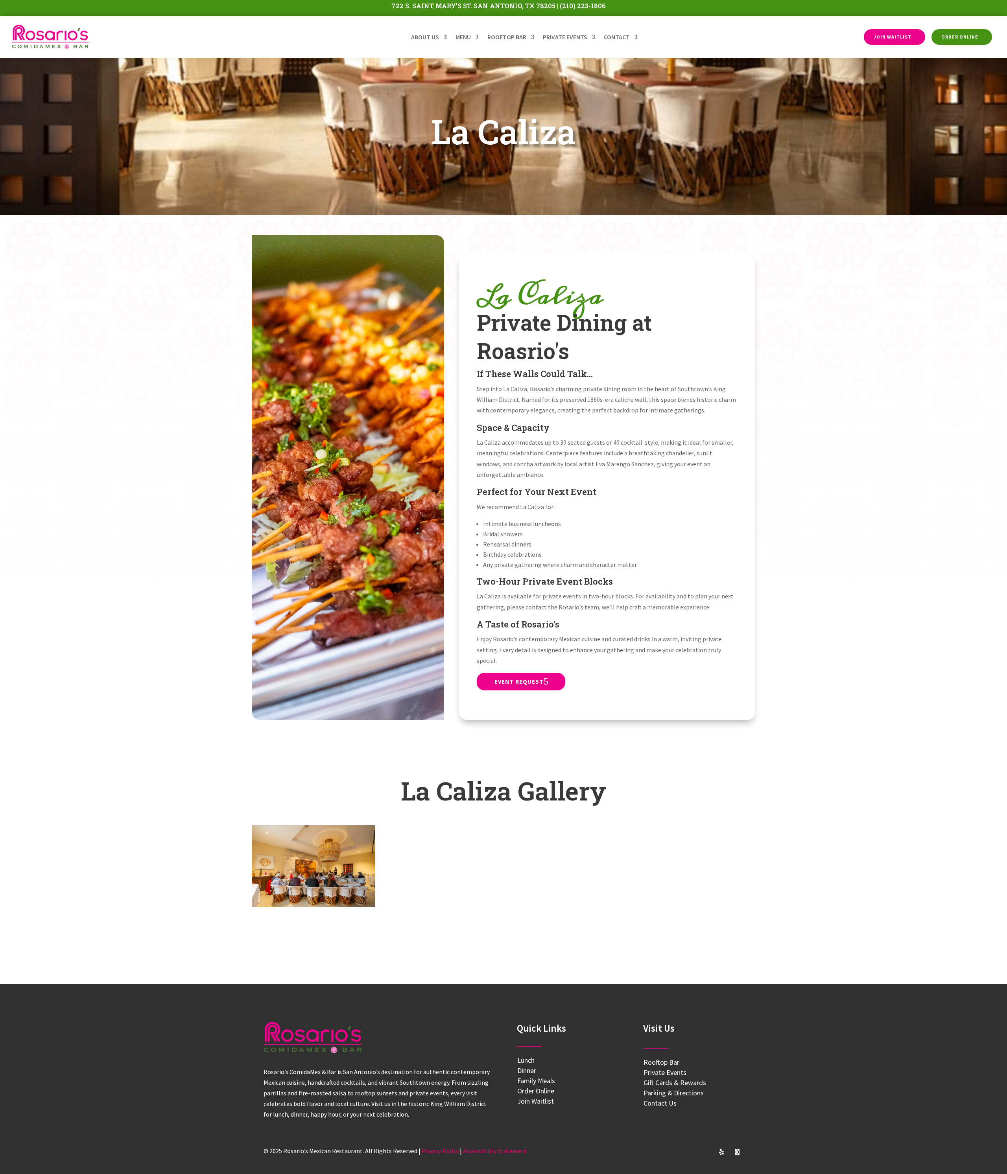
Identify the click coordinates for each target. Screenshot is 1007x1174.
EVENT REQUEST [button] (519, 681)
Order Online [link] (535, 1090)
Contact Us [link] (660, 1103)
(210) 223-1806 (583, 6)
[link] (50, 37)
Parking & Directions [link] (674, 1092)
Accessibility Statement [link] (495, 1151)
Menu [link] (463, 37)
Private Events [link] (565, 37)
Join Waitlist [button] (892, 37)
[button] (674, 1152)
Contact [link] (617, 37)
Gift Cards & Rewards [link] (675, 1082)
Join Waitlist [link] (535, 1101)
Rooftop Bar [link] (506, 37)
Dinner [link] (526, 1070)
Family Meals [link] (536, 1080)
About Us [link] (425, 37)
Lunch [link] (526, 1060)
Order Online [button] (959, 37)
